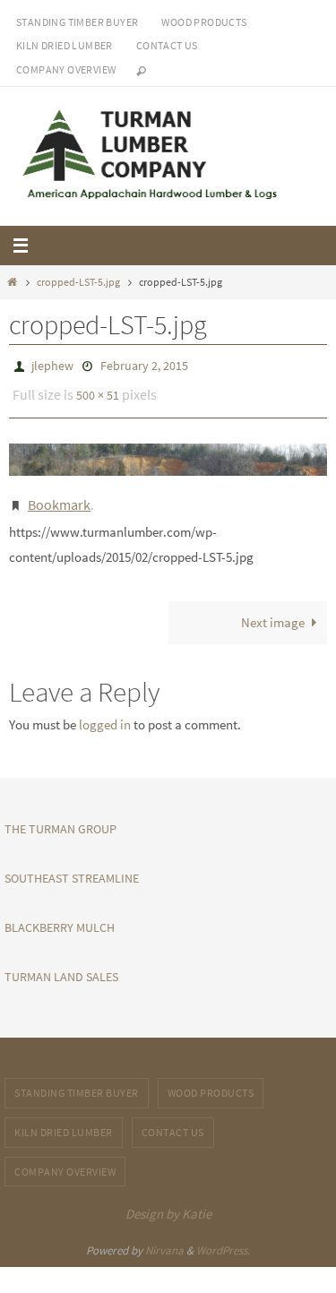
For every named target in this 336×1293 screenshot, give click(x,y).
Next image (273, 610)
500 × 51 (97, 391)
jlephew (52, 365)
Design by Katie (168, 1202)
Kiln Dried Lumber (64, 45)
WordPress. (223, 1238)
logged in (105, 712)
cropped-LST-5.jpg (78, 282)
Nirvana (164, 1238)
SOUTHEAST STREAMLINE (71, 866)
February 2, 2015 (144, 365)
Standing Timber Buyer (77, 22)
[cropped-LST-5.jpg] (168, 452)
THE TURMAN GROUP (60, 817)
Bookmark (59, 495)
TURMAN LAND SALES (61, 965)
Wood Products (203, 22)
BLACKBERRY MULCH (59, 916)
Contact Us (167, 45)
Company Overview (66, 69)
